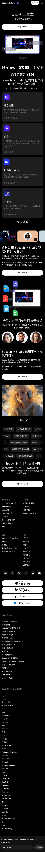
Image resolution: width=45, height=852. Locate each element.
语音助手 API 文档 (8, 552)
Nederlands (6, 715)
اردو (3, 832)
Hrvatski (5, 805)
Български (5, 789)
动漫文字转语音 (7, 648)
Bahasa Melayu (7, 829)
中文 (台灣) (6, 702)
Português (5, 785)
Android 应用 (6, 507)
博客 (25, 545)
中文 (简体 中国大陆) (9, 706)
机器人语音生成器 (8, 645)
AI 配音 (26, 507)
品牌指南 (26, 565)
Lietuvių (5, 812)
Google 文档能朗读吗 (10, 658)
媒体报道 (26, 562)
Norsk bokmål (7, 745)
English (4, 719)
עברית (4, 815)
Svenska (5, 769)
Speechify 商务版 (29, 513)
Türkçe (4, 775)
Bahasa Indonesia (8, 819)
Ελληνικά (5, 809)
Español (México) (8, 765)
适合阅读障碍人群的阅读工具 (12, 641)
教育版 (4, 545)
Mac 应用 (5, 510)
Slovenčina (6, 795)
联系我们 (26, 542)
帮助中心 (26, 555)
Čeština (4, 709)
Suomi (4, 725)
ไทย (3, 772)
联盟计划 (26, 552)
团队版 (4, 542)
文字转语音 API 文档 (9, 548)
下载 (3, 527)
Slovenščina (6, 799)
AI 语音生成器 (28, 503)
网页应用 (5, 517)
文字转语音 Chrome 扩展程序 (13, 661)
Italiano (4, 735)
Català (4, 825)
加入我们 (26, 548)
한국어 (4, 742)
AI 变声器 (5, 651)
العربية (4, 696)
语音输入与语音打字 (9, 621)
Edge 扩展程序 (7, 523)
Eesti (3, 802)
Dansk (4, 712)
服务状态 (26, 558)
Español (5, 762)
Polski (4, 749)
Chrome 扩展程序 (8, 520)
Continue (39, 847)
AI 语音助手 (6, 625)
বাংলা (3, 822)
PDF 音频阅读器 (8, 655)
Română (5, 782)
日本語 (4, 739)
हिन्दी (3, 732)
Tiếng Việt (5, 779)
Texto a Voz (6, 675)
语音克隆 (26, 510)
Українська (6, 759)
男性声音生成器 (7, 638)
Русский (5, 755)
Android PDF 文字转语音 (11, 628)
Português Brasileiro (9, 752)
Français (5, 722)
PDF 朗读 (5, 668)
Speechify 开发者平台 (10, 538)
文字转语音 (6, 500)
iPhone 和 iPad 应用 (9, 503)
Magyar (4, 699)
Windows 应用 (7, 513)
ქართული (6, 792)
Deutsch (5, 729)
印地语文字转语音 (8, 665)
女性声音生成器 (7, 635)
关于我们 (26, 538)
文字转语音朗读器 (8, 631)
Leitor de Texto (7, 678)
